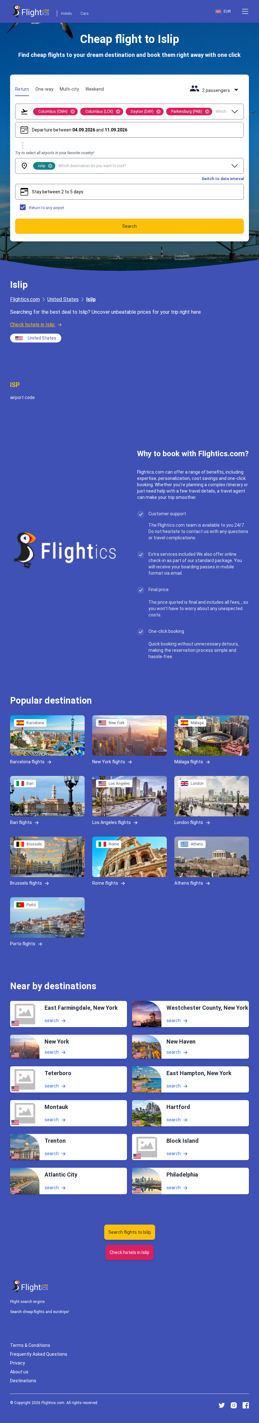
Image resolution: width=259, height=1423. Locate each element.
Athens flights (188, 883)
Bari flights (21, 822)
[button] (245, 11)
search (52, 1020)
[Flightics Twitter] (222, 1405)
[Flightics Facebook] (246, 1405)
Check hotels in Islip (32, 325)
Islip (91, 299)
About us (19, 1371)
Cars (85, 13)
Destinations (23, 1380)
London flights (188, 822)
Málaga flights (188, 761)
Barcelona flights (27, 761)
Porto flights (22, 943)
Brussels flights (26, 883)
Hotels (66, 13)
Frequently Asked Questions (38, 1353)
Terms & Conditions (30, 1344)
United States (63, 299)
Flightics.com (25, 299)
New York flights (108, 761)
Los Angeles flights (111, 822)
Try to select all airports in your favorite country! (54, 153)
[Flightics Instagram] (234, 1405)
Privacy (17, 1362)
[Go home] (30, 1286)
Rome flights (105, 883)
